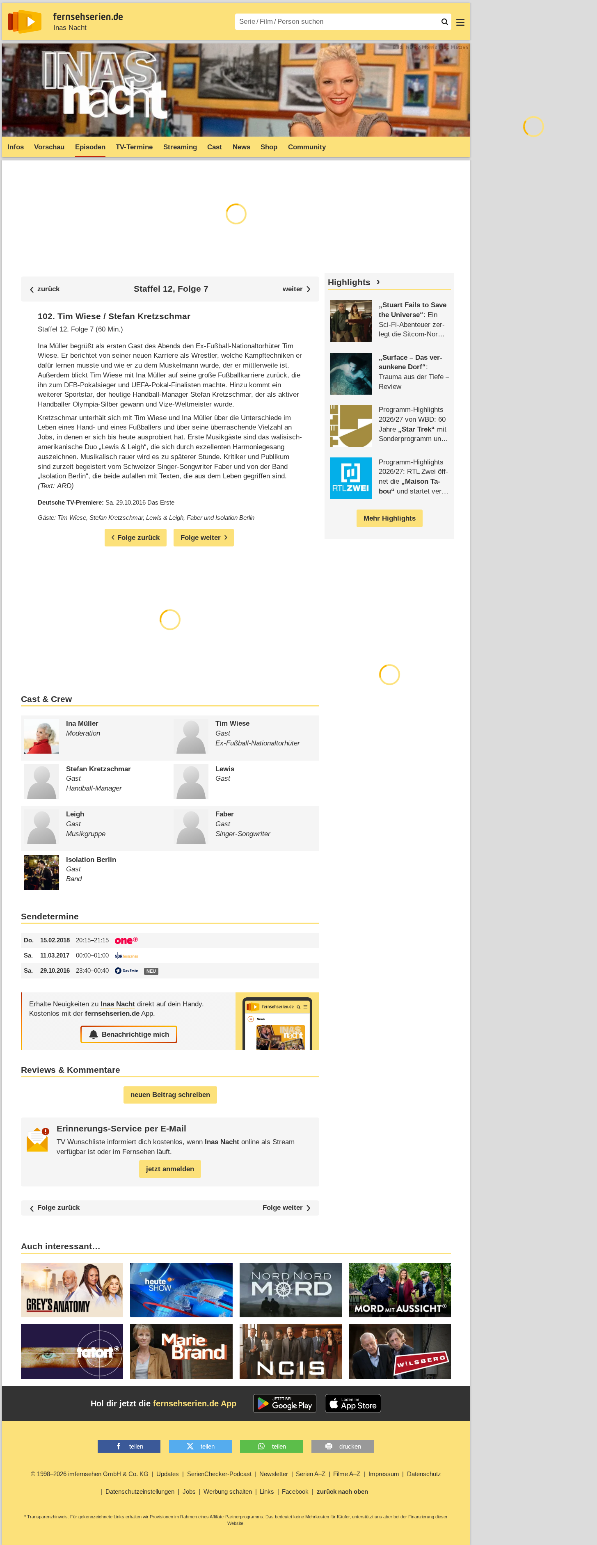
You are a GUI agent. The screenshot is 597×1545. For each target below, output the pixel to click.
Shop (269, 147)
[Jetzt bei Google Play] (285, 1403)
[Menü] (460, 21)
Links (267, 1491)
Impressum (383, 1473)
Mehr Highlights (390, 518)
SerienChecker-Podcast (219, 1473)
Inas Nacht (70, 28)
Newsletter (273, 1473)
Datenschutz (424, 1473)
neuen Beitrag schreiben (170, 1095)
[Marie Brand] (181, 1351)
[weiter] (297, 289)
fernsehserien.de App (194, 1403)
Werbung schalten (228, 1491)
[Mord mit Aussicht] (400, 1290)
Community (307, 147)
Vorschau (49, 147)
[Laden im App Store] (353, 1403)
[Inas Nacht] (277, 1021)
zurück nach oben (342, 1491)
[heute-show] (181, 1290)
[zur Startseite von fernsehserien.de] (24, 22)
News (241, 147)
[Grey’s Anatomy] (72, 1290)
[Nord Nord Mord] (291, 1290)
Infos (15, 147)
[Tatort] (72, 1351)
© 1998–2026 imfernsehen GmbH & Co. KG (90, 1473)
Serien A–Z (310, 1473)
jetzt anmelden (170, 1169)
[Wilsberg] (400, 1351)
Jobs (189, 1491)
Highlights (349, 282)
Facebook (295, 1491)
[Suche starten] (444, 22)
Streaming (180, 147)
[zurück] (45, 289)
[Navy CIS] (291, 1351)
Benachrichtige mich (135, 1034)
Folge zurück (58, 1208)
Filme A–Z (346, 1473)
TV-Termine (134, 147)
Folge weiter (283, 1208)
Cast (214, 147)
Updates (167, 1473)
